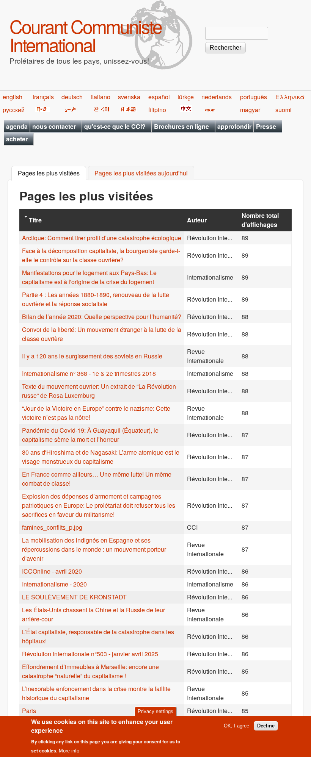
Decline (266, 726)
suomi (283, 109)
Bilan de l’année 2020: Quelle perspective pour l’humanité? (101, 316)
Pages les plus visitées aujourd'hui (141, 173)
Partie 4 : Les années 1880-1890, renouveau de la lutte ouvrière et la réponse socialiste (95, 299)
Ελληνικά (290, 96)
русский (14, 109)
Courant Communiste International (85, 35)
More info (69, 751)
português (253, 96)
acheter (17, 139)
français (43, 96)
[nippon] (127, 109)
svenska (129, 96)
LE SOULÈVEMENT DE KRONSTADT (74, 597)
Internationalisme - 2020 (54, 584)
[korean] (100, 109)
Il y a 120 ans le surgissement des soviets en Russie (92, 356)
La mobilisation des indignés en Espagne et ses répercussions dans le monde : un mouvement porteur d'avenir (94, 549)
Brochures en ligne (181, 126)
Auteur (197, 220)
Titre (35, 220)
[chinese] (184, 109)
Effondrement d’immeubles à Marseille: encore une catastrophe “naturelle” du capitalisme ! (90, 671)
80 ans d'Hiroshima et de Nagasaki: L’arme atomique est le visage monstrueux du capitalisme (100, 457)
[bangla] (208, 109)
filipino (157, 109)
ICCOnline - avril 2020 (52, 571)
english (12, 96)
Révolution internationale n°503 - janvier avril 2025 (90, 653)
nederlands (216, 96)
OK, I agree (236, 726)
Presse (266, 126)
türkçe (185, 96)
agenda (17, 126)
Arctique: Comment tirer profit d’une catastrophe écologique (101, 237)
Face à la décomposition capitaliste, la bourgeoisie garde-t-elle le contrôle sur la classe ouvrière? (101, 255)
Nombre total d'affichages (260, 220)
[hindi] (41, 109)
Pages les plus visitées (52, 173)
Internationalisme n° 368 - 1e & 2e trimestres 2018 (89, 373)
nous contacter (54, 126)
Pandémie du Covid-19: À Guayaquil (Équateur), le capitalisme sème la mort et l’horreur (90, 435)
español (159, 96)
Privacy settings (155, 711)
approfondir (234, 126)
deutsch (72, 96)
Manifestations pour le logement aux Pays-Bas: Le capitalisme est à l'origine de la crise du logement (89, 277)
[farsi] (68, 109)
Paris (29, 710)
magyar (250, 109)
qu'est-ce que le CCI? (115, 126)
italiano (100, 96)
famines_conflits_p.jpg (52, 527)
